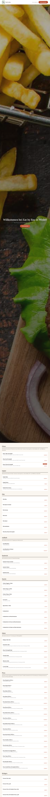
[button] (25, 454)
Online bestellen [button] (43, 2)
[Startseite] (3, 2)
